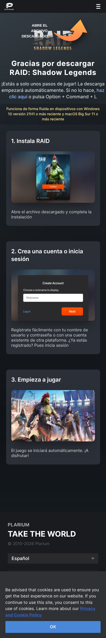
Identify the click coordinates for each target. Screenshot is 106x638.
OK (53, 626)
